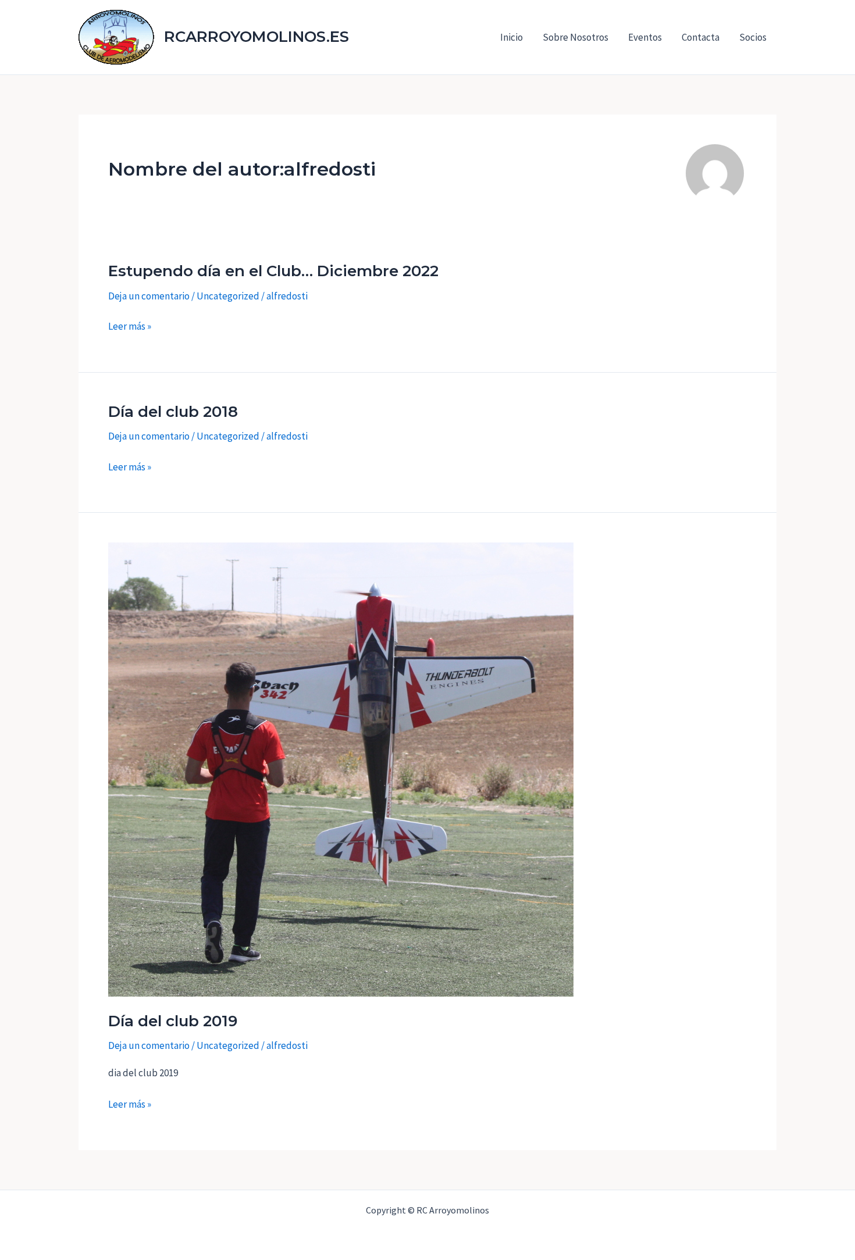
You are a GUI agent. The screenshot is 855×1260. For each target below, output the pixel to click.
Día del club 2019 (172, 1021)
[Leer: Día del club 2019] (340, 768)
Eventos (645, 37)
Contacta (700, 37)
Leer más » (129, 326)
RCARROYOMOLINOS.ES (256, 36)
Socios (753, 37)
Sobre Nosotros (575, 37)
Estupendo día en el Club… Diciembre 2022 (273, 271)
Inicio (511, 37)
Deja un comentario (149, 296)
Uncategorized (228, 296)
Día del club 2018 (173, 411)
